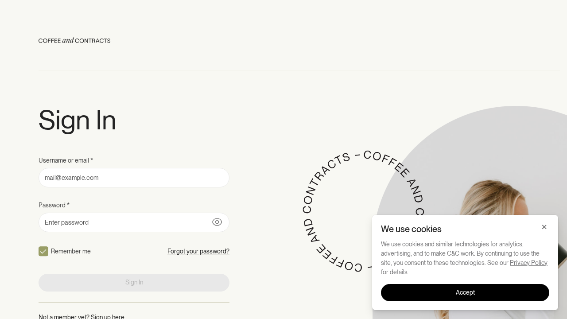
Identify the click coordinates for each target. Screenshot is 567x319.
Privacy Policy (529, 262)
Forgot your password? (198, 251)
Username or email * (66, 160)
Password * (54, 205)
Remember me (71, 251)
